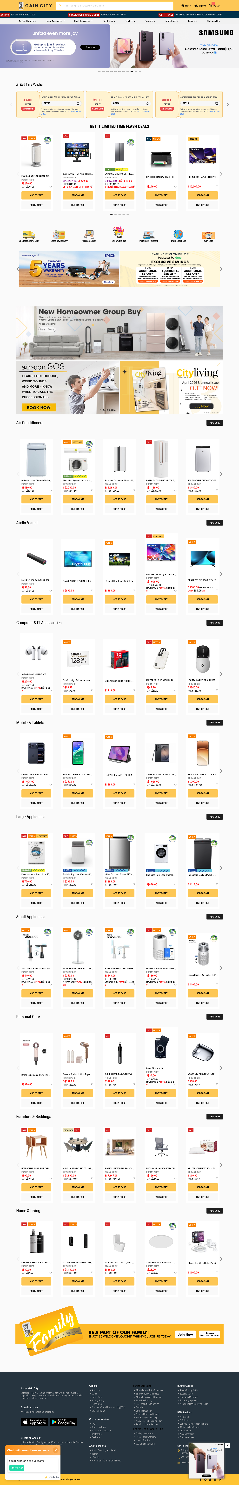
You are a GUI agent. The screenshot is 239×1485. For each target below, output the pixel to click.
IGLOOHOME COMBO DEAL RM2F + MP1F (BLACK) (85, 1262)
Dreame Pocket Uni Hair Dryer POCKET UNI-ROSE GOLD (87, 1074)
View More (214, 423)
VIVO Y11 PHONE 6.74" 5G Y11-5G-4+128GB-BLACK (86, 774)
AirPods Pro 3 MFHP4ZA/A (33, 674)
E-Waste (95, 1457)
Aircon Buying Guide (189, 1390)
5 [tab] (127, 214)
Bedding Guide (186, 1393)
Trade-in (139, 1407)
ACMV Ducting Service (189, 1427)
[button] (50, 187)
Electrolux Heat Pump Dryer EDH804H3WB (40, 874)
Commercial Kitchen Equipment (194, 1423)
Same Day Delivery (144, 1400)
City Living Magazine (189, 1397)
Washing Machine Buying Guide (194, 1404)
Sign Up (202, 5)
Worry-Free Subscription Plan (149, 1421)
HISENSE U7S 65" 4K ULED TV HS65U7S (203, 177)
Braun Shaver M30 (154, 1068)
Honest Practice (143, 1440)
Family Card (97, 1397)
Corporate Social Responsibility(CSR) (108, 1407)
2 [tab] (115, 214)
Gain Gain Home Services (147, 1424)
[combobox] (114, 6)
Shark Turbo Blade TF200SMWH (119, 968)
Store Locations (99, 1427)
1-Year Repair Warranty (146, 1437)
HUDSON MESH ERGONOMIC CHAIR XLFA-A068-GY (169, 1168)
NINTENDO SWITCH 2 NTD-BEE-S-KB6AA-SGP (125, 681)
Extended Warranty (144, 1410)
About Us (96, 1390)
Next (236, 46)
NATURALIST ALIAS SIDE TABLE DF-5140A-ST (42, 1168)
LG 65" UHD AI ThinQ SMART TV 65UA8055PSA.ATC (128, 581)
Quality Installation (144, 1433)
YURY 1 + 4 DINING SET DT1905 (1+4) (79, 1168)
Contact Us (97, 1434)
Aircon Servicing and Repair (104, 1450)
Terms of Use (97, 1404)
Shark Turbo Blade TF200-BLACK (36, 968)
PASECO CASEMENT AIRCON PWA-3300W (165, 480)
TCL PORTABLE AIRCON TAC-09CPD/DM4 (206, 480)
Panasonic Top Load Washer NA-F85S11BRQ (208, 875)
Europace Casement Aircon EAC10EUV (122, 480)
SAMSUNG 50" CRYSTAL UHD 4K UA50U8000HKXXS (86, 581)
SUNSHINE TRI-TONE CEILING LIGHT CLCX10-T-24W (169, 1262)
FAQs (94, 1423)
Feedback (96, 1437)
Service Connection (142, 1386)
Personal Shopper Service (147, 1414)
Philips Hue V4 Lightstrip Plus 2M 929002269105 (210, 1263)
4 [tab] (123, 214)
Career (94, 1393)
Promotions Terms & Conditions (106, 1460)
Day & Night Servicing (145, 1443)
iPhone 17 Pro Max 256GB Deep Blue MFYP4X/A (43, 774)
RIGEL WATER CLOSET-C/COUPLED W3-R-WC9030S (128, 1262)
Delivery (95, 1454)
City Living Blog (98, 1410)
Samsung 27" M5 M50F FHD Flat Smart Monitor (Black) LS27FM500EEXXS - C (78, 174)
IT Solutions (185, 1420)
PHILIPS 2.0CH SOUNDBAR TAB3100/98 (39, 580)
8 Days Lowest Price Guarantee (149, 1390)
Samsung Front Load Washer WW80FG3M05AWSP (169, 875)
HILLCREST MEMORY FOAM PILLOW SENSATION (209, 1168)
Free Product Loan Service (147, 1404)
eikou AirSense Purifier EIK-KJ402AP (36, 176)
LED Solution (185, 1430)
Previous (2, 46)
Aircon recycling (187, 1434)
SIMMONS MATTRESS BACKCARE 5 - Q (122, 1168)
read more (44, 1398)
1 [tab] (111, 214)
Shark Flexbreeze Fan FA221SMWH (79, 968)
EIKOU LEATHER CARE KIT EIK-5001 (37, 1262)
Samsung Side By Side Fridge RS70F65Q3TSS (119, 174)
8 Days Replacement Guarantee (149, 1397)
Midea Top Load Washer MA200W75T (122, 874)
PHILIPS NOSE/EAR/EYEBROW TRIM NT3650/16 (126, 1074)
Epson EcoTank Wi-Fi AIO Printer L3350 (161, 177)
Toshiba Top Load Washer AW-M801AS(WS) (83, 874)
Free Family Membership (146, 1417)
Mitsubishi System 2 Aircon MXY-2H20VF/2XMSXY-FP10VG (90, 480)
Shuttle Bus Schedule (101, 1430)
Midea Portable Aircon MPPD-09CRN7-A (39, 480)
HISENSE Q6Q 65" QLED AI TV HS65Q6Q (164, 574)
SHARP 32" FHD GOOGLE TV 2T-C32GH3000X (208, 580)
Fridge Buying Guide (188, 1400)
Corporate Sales (187, 1437)
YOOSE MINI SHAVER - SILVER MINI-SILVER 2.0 (208, 1074)
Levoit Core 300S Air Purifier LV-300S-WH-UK (166, 968)
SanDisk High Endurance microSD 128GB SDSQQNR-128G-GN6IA (92, 680)
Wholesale (184, 1417)
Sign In (188, 5)
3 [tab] (119, 214)
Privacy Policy (98, 1400)
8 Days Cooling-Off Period (147, 1393)
